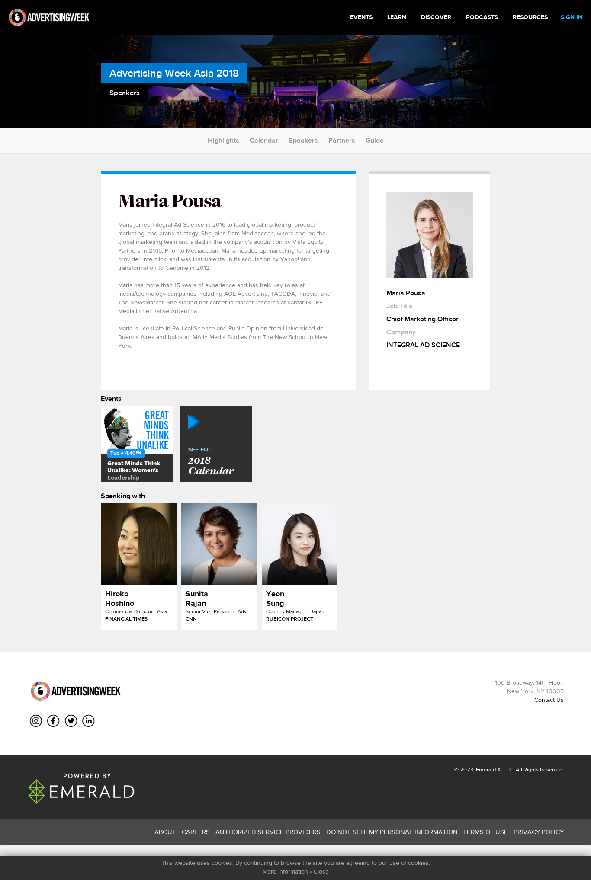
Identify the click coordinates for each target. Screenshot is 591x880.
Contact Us (549, 699)
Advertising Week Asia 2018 (174, 73)
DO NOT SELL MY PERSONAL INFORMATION (392, 831)
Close (321, 871)
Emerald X (488, 769)
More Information (285, 871)
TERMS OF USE (485, 831)
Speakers (303, 140)
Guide (375, 140)
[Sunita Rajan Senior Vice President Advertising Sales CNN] (219, 544)
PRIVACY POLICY (539, 831)
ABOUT (165, 831)
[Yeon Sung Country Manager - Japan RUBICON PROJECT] (299, 544)
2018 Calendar (211, 461)
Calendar (264, 140)
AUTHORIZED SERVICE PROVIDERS (268, 831)
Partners (341, 140)
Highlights (223, 140)
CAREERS (196, 831)
